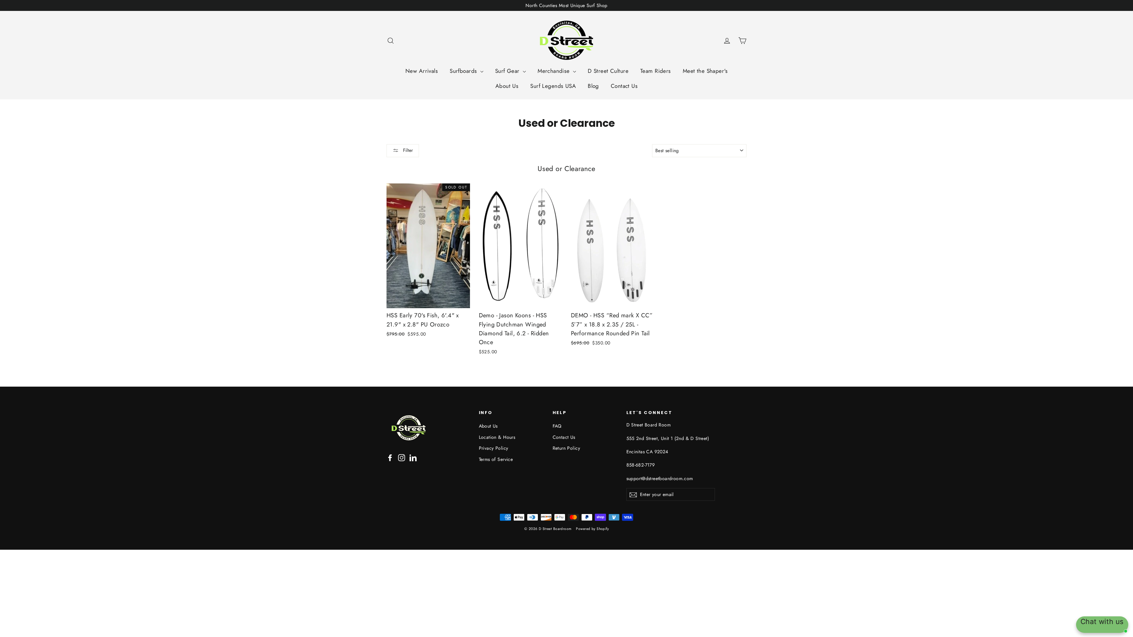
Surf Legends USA (553, 86)
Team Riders (655, 71)
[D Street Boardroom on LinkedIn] (413, 457)
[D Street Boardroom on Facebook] (390, 457)
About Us (506, 86)
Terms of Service (496, 459)
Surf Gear (508, 71)
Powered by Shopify (592, 528)
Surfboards (464, 71)
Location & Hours (497, 437)
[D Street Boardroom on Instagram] (401, 457)
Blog (593, 86)
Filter (407, 150)
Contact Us (624, 86)
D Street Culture (608, 71)
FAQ (557, 426)
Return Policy (566, 448)
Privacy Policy (493, 448)
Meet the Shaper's (705, 71)
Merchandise (555, 71)
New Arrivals (421, 71)
